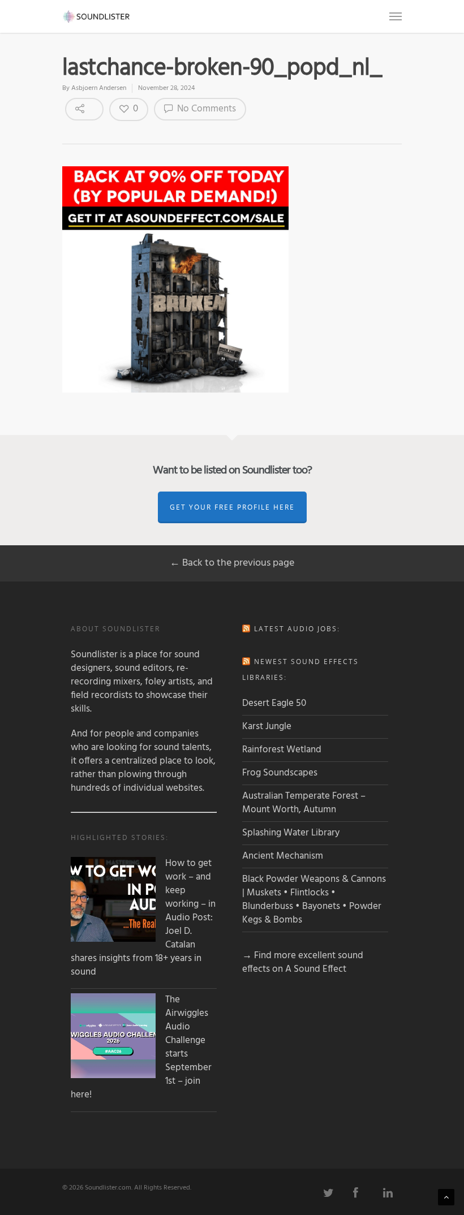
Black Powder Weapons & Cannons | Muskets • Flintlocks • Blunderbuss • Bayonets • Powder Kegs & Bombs (314, 900)
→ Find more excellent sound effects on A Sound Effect (302, 962)
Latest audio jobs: (297, 629)
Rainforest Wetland (281, 749)
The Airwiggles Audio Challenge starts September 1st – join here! (141, 1047)
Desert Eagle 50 (274, 703)
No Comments (205, 109)
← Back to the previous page (232, 563)
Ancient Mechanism (282, 856)
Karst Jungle (266, 726)
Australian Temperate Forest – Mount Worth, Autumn (304, 803)
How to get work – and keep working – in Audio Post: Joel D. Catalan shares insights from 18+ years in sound (143, 918)
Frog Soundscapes (279, 773)
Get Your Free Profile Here (232, 507)
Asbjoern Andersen (98, 88)
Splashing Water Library (291, 833)
